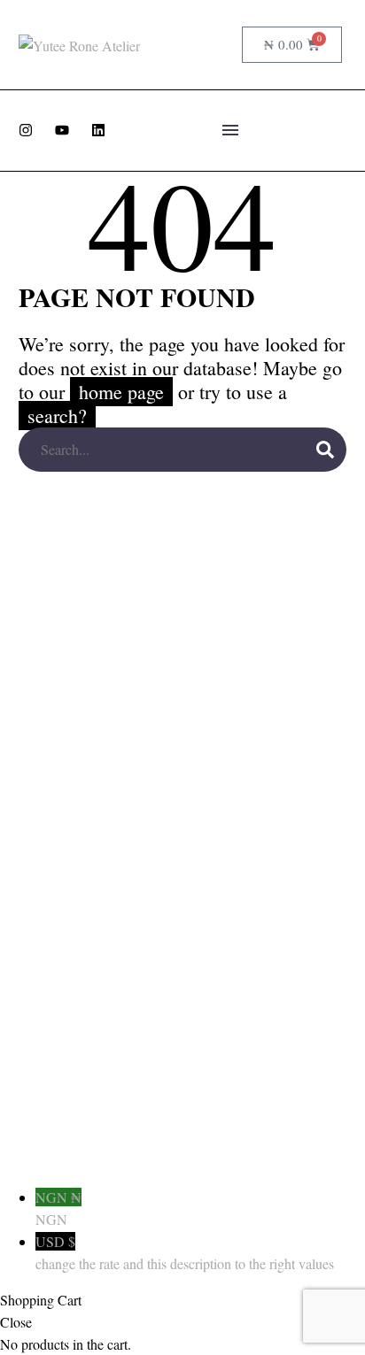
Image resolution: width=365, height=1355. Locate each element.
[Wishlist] (222, 45)
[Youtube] (62, 130)
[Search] (325, 449)
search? (57, 415)
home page (121, 391)
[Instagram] (26, 130)
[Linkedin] (98, 130)
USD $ (184, 1252)
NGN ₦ (58, 1208)
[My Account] (192, 45)
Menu (230, 130)
